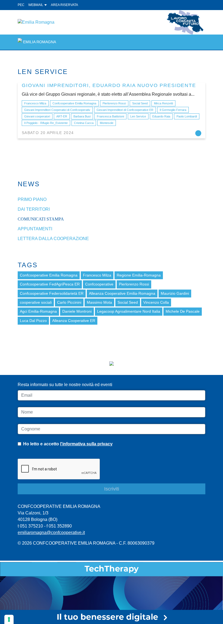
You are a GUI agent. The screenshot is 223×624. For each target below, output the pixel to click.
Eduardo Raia (161, 116)
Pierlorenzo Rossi (114, 103)
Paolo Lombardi (186, 116)
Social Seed (140, 103)
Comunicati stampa (41, 219)
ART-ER (61, 116)
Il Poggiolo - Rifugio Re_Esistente (46, 123)
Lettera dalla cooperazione (53, 238)
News (29, 184)
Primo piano (32, 199)
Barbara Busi (82, 116)
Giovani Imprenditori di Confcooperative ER (125, 109)
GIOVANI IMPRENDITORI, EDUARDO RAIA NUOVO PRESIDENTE (109, 85)
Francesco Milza (35, 103)
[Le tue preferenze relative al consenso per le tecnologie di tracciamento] (9, 619)
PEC (21, 5)
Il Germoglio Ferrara (173, 109)
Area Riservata (64, 5)
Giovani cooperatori (37, 116)
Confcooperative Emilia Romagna (74, 103)
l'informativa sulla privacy (86, 444)
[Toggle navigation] (198, 42)
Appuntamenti (35, 228)
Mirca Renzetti (163, 103)
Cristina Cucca (84, 123)
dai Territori (34, 209)
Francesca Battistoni (110, 116)
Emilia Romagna (39, 42)
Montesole (106, 123)
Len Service (138, 116)
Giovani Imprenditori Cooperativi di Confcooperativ (57, 109)
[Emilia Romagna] (36, 22)
